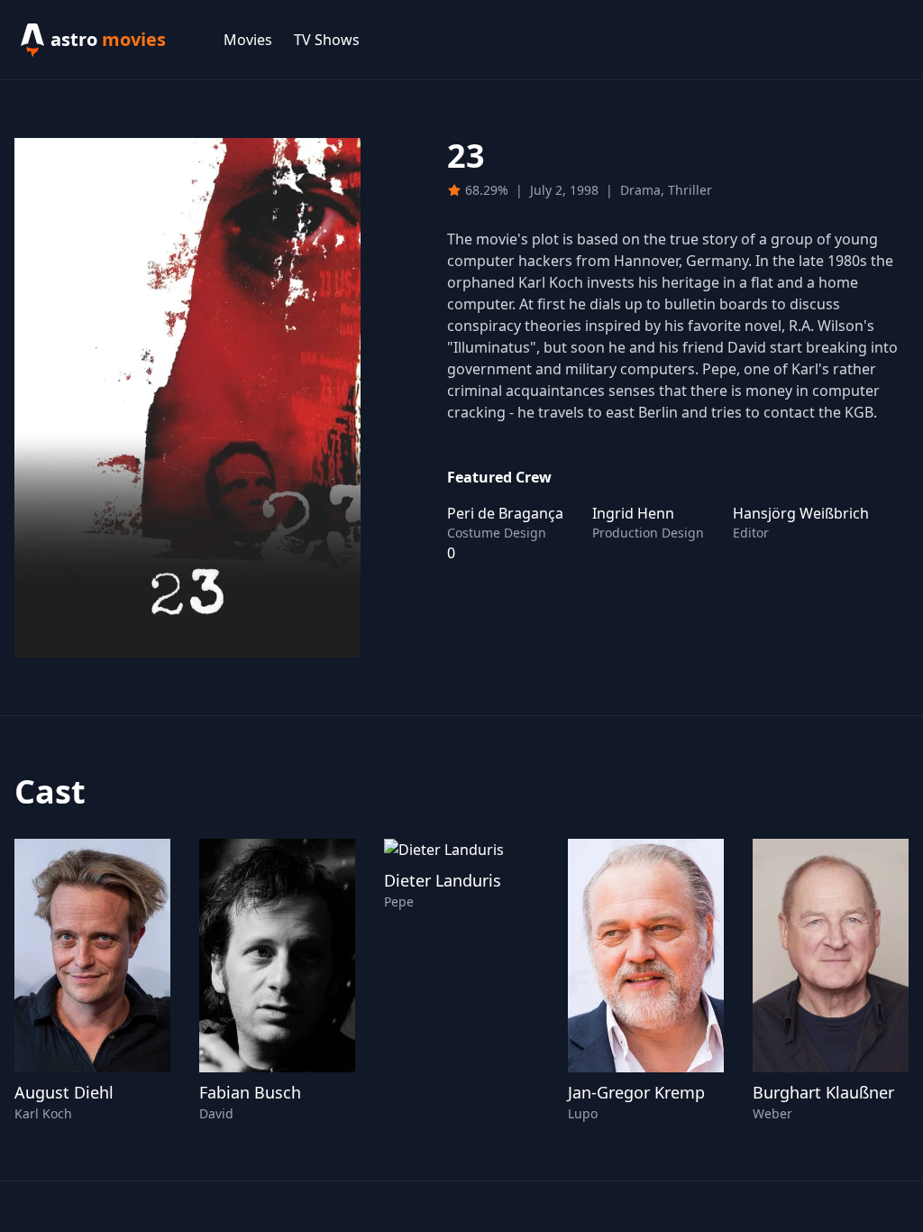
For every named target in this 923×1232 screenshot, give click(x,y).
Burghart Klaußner (823, 1092)
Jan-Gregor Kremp (636, 1092)
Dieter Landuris (442, 880)
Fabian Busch (250, 1092)
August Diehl (64, 1092)
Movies (248, 40)
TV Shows (327, 40)
